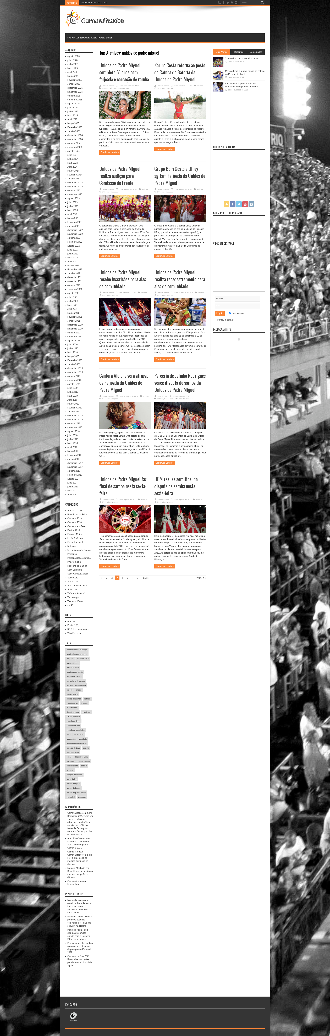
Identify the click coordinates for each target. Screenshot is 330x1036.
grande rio (86, 712)
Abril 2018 (72, 447)
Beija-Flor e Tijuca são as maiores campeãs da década (80, 874)
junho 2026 (72, 64)
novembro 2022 (75, 234)
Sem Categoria (74, 569)
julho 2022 (72, 249)
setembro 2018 (74, 427)
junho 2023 (72, 206)
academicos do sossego (77, 654)
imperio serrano (73, 726)
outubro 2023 (73, 190)
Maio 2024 (72, 163)
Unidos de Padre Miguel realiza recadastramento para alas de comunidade (179, 279)
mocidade (83, 739)
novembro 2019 (75, 372)
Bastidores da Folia (77, 514)
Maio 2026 (72, 68)
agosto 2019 (73, 384)
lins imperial (78, 734)
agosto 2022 (73, 245)
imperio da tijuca (73, 721)
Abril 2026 (72, 72)
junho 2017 (72, 486)
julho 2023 (72, 202)
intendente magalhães (76, 730)
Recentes (239, 52)
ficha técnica (72, 708)
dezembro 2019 (75, 368)
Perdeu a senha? (225, 319)
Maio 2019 (72, 396)
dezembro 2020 (75, 324)
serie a (84, 766)
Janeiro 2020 (73, 364)
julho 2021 (72, 297)
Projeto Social (74, 562)
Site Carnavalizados (77, 585)
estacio (87, 699)
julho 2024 (72, 155)
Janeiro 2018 (73, 459)
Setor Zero (72, 581)
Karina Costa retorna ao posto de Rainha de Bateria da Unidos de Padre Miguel (179, 72)
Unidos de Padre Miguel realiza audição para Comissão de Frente (119, 175)
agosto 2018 (73, 431)
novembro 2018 (75, 419)
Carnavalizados (108, 86)
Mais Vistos (222, 52)
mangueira (71, 739)
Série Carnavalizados (78, 573)
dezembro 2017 (75, 463)
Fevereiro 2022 (74, 269)
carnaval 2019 (73, 663)
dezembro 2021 (75, 277)
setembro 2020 (74, 336)
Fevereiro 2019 (74, 407)
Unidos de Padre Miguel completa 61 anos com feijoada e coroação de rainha (124, 72)
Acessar (71, 621)
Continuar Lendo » (110, 152)
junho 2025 (72, 111)
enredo (70, 690)
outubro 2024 (73, 143)
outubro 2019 (73, 376)
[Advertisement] (202, 19)
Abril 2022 (72, 261)
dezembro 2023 (75, 182)
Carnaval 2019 (74, 518)
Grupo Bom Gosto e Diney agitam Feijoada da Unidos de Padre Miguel (179, 175)
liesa (68, 734)
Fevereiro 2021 (74, 317)
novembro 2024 (75, 139)
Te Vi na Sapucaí (76, 593)
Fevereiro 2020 (74, 360)
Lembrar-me (237, 313)
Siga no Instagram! (241, 345)
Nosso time (73, 884)
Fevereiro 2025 (74, 127)
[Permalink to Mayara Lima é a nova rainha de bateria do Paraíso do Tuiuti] (218, 79)
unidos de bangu (73, 788)
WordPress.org (74, 633)
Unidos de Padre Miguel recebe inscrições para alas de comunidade (122, 279)
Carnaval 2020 (74, 522)
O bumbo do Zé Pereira (79, 550)
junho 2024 (72, 159)
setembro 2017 (74, 475)
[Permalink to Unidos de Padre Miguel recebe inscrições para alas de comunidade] (125, 325)
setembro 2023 (74, 194)
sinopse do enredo (74, 775)
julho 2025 (72, 107)
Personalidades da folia (79, 558)
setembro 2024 (74, 147)
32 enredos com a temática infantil (242, 58)
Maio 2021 (72, 305)
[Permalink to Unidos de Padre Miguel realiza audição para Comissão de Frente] (125, 221)
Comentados (256, 52)
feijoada (84, 703)
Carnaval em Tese (76, 526)
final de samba (73, 712)
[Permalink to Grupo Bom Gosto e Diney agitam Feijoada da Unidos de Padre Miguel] (180, 221)
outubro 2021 (73, 285)
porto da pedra (73, 752)
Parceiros (72, 554)
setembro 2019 (74, 380)
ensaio (78, 690)
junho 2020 (72, 348)
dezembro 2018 (75, 415)
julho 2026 (72, 60)
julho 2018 (72, 435)
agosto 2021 (73, 293)
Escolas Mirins (74, 534)
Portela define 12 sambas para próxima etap (101, 2)
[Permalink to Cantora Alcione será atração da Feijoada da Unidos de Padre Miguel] (125, 428)
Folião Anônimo (75, 538)
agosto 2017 (73, 478)
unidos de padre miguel (76, 793)
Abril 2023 (72, 214)
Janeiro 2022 (73, 273)
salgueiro (70, 761)
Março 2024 (73, 170)
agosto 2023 (73, 198)
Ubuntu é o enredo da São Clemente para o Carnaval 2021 (78, 844)
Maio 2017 (72, 490)
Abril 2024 (72, 167)
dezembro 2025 (75, 88)
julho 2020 (72, 344)
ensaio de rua (72, 694)
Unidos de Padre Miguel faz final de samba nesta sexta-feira (123, 486)
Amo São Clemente (77, 838)
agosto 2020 (73, 340)
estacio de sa (72, 703)
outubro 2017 (73, 471)
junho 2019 (72, 392)
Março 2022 (73, 265)
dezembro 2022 (75, 230)
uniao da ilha (72, 779)
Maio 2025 (72, 115)
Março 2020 (73, 356)
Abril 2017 (72, 494)
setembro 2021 (74, 289)
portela (86, 748)
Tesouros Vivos (75, 601)
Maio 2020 (72, 352)
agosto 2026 (73, 56)
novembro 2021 (75, 281)
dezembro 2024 (75, 135)
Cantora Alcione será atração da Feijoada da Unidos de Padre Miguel (123, 382)
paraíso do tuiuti (73, 748)
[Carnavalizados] (95, 25)
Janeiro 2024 (73, 178)
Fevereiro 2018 (74, 455)
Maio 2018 (72, 443)
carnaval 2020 (73, 668)
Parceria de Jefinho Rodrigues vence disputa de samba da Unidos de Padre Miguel (180, 382)
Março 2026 (73, 76)
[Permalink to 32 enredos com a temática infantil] (218, 66)
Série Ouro (168, 399)
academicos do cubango (77, 650)
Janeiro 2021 (73, 321)
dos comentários (78, 629)
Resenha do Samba (77, 566)
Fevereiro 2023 (74, 222)
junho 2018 (72, 439)
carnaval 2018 (83, 659)
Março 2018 (73, 451)
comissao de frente (75, 672)
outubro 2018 (73, 423)
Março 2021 (73, 313)
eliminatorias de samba (76, 685)
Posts (73, 625)
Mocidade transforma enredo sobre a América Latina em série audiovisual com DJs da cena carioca (79, 906)
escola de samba (74, 699)
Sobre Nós (72, 589)
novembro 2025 (75, 91)
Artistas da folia (75, 510)
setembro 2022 (74, 242)
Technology (73, 597)
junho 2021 (72, 301)
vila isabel (71, 797)
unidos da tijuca (73, 784)
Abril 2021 (72, 309)
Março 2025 (73, 123)
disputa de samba (74, 676)
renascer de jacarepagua (77, 757)
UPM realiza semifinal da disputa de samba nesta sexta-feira (176, 486)
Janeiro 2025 (73, 131)
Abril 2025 (72, 119)
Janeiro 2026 (73, 84)
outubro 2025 (73, 95)
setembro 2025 (74, 99)
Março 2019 (73, 403)
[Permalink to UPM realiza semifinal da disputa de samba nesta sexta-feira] (180, 532)
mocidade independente (76, 743)
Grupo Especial (75, 542)
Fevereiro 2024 (74, 174)
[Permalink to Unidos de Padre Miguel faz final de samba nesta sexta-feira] (125, 532)
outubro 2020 (73, 332)
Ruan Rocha (162, 396)
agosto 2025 (73, 103)
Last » (146, 578)
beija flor (70, 659)
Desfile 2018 (73, 530)
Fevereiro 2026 (74, 80)
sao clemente (72, 766)
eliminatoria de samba (76, 681)
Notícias (105, 88)
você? (70, 605)
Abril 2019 (72, 400)
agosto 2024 (73, 151)
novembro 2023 (75, 186)
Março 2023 (73, 218)
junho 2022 (72, 253)
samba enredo (84, 761)
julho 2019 (72, 388)
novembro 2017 (75, 467)
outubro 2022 (73, 238)
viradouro (82, 797)
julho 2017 (72, 482)
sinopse (70, 770)
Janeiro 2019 (73, 411)
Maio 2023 (72, 210)
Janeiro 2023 (73, 226)
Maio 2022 (72, 257)
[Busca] (262, 2)
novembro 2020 (75, 328)
